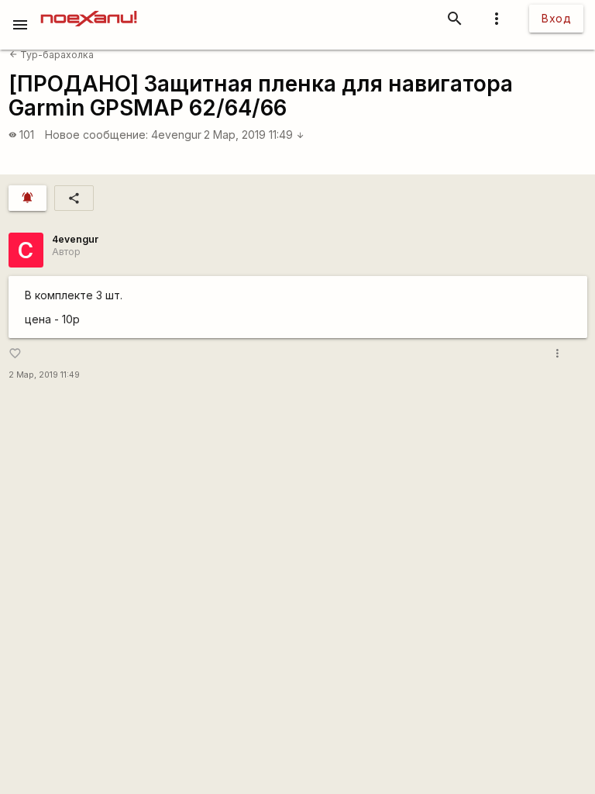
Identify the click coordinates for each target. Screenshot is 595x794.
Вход (556, 18)
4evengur (176, 134)
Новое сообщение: (96, 134)
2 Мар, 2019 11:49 (254, 134)
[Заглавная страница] (89, 11)
